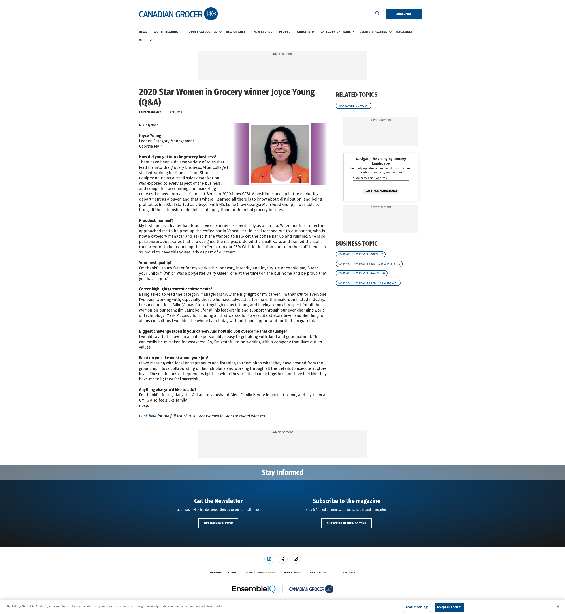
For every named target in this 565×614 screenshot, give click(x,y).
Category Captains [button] (336, 32)
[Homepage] (178, 14)
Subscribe (403, 14)
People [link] (284, 32)
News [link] (143, 32)
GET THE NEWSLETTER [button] (218, 523)
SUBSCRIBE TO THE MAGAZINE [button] (346, 523)
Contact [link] (233, 572)
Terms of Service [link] (317, 572)
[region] (282, 607)
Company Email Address (370, 178)
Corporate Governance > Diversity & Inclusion (369, 263)
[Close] (558, 606)
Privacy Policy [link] (292, 572)
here (152, 416)
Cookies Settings (345, 572)
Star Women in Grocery (353, 105)
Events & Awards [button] (373, 32)
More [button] (143, 40)
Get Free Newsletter (381, 191)
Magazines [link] (404, 32)
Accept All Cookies (449, 607)
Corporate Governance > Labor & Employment (368, 282)
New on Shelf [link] (236, 32)
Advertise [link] (216, 572)
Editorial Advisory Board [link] (260, 572)
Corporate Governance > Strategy (360, 254)
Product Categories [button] (201, 32)
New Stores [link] (263, 32)
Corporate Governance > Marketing (361, 273)
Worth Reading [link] (166, 32)
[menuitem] (146, 32)
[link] (269, 559)
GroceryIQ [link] (305, 32)
